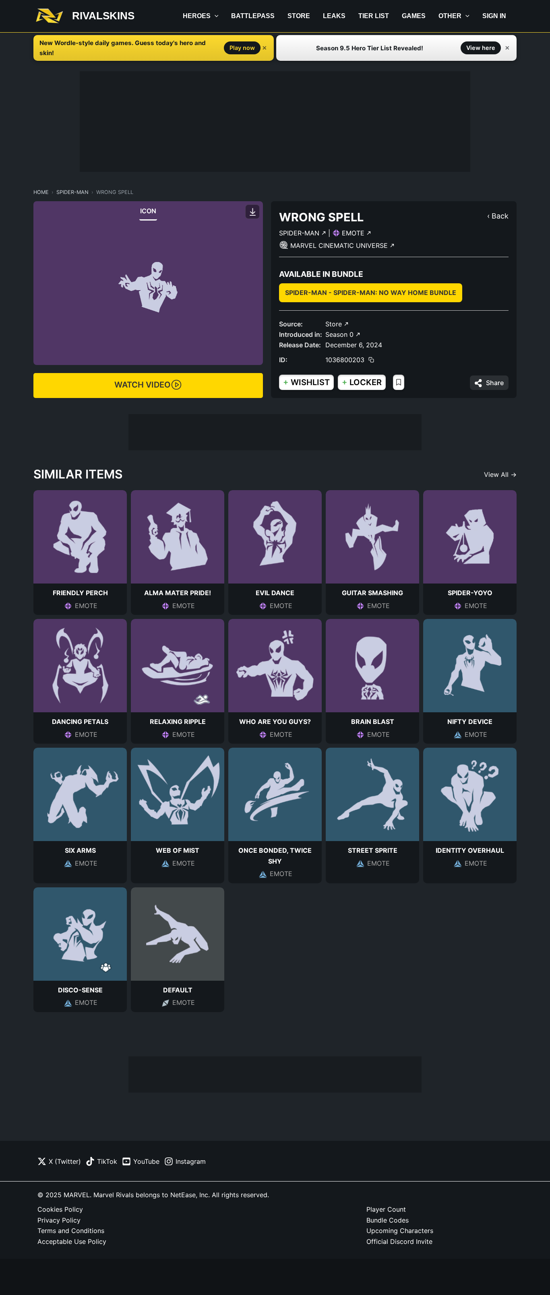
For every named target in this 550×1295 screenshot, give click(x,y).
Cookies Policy (60, 1209)
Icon (148, 211)
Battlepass (253, 15)
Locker (362, 382)
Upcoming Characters (399, 1231)
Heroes (197, 15)
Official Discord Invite (399, 1241)
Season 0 (340, 334)
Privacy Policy (59, 1220)
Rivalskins (103, 16)
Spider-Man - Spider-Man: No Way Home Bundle (370, 293)
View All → (500, 474)
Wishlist (306, 382)
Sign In (494, 15)
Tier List (373, 15)
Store (298, 15)
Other (449, 15)
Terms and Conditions (70, 1231)
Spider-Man (72, 192)
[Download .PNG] (252, 211)
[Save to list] (398, 382)
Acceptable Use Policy (71, 1241)
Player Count (386, 1209)
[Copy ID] (371, 360)
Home (41, 192)
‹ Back (498, 216)
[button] (215, 16)
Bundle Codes (387, 1220)
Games (414, 15)
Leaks (334, 15)
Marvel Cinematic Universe (340, 245)
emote (354, 233)
